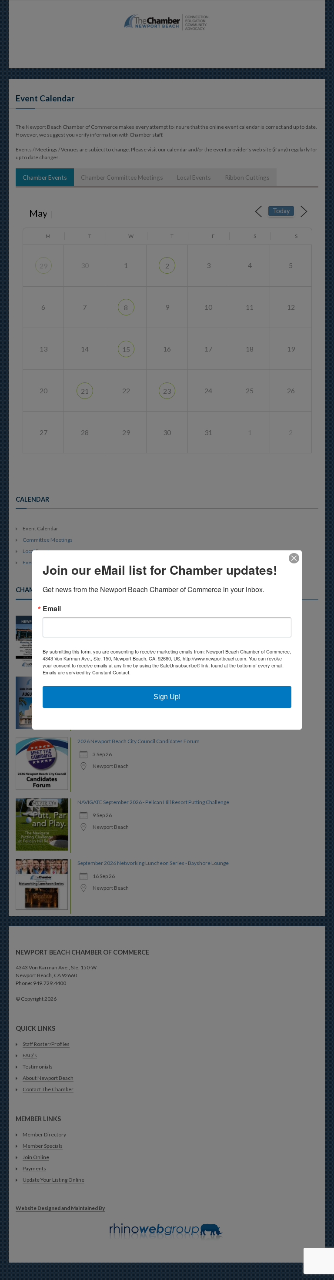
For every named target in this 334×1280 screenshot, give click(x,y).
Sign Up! (167, 696)
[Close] (294, 558)
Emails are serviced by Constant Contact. (86, 672)
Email (52, 608)
